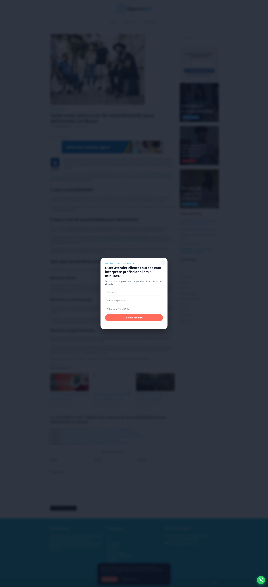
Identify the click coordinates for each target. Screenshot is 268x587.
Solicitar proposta (134, 317)
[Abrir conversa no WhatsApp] (261, 580)
